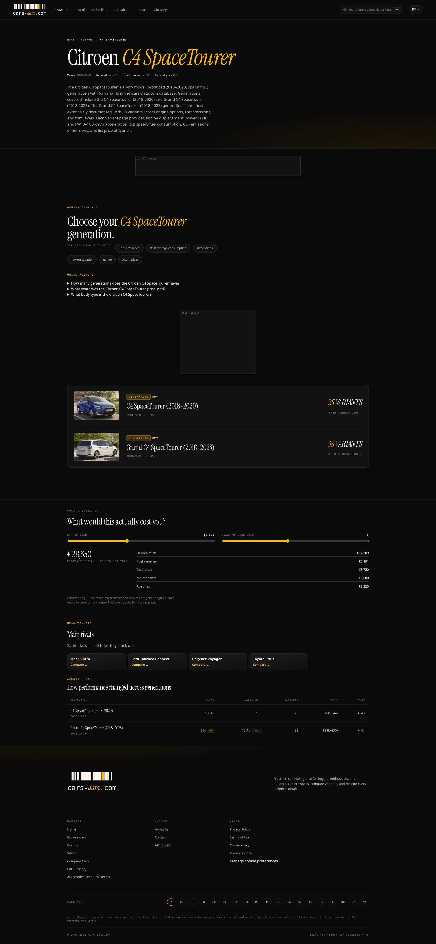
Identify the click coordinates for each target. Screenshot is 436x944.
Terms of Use (240, 837)
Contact (160, 837)
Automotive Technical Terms (88, 877)
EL (332, 902)
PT (257, 902)
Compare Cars (78, 861)
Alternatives (130, 259)
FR (203, 902)
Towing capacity (82, 259)
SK (289, 902)
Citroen (87, 39)
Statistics (120, 10)
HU (300, 902)
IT (224, 902)
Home (70, 39)
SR (235, 902)
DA (353, 902)
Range (107, 259)
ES (214, 902)
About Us (162, 829)
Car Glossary (76, 869)
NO (310, 902)
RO (181, 902)
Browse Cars (76, 837)
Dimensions (205, 248)
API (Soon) (162, 845)
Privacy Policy (240, 829)
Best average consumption (168, 248)
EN (171, 902)
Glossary (160, 10)
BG (343, 902)
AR (364, 902)
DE (192, 902)
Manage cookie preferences (254, 860)
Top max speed (129, 248)
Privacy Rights (240, 853)
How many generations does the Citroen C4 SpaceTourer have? (125, 283)
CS (278, 902)
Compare (140, 10)
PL (268, 902)
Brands (72, 845)
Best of (79, 10)
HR (246, 902)
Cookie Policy (239, 845)
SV (321, 902)
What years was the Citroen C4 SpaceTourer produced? (118, 288)
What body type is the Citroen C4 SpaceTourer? (111, 294)
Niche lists (99, 10)
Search (72, 853)
